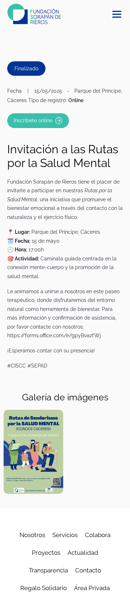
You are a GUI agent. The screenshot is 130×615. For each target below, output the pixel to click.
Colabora (97, 535)
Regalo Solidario (43, 588)
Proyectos (46, 552)
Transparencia (48, 570)
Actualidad (83, 552)
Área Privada (92, 588)
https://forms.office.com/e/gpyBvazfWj (54, 335)
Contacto (88, 570)
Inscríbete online (33, 120)
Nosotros (32, 535)
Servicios (65, 535)
